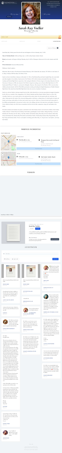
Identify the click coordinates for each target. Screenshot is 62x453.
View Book (31, 228)
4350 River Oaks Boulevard (47, 143)
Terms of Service (33, 447)
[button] (8, 141)
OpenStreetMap (32, 449)
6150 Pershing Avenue (46, 159)
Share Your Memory (55, 239)
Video (39, 41)
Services (22, 41)
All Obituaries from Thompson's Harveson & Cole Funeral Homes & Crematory (53, 4)
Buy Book (37, 228)
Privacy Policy (28, 447)
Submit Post (55, 259)
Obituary (4, 41)
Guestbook (57, 41)
